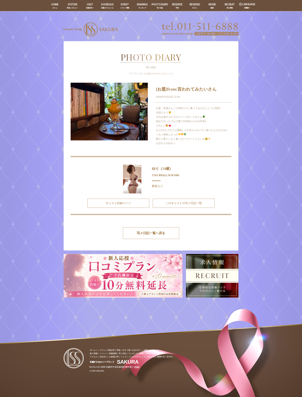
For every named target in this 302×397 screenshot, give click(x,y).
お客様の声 (114, 357)
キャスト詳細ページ (118, 203)
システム (101, 350)
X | (145, 357)
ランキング (133, 353)
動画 (142, 353)
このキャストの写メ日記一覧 (184, 203)
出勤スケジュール (151, 350)
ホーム (93, 350)
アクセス (94, 357)
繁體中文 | (161, 357)
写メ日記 (139, 73)
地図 (137, 367)
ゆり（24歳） (162, 168)
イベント (103, 353)
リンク (123, 357)
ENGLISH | (151, 357)
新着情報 (113, 353)
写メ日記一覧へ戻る (151, 233)
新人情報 (94, 353)
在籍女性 (111, 350)
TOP (131, 73)
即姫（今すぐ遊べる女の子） (129, 350)
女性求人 (103, 357)
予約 (147, 353)
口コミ (154, 353)
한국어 (169, 357)
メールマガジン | (135, 357)
